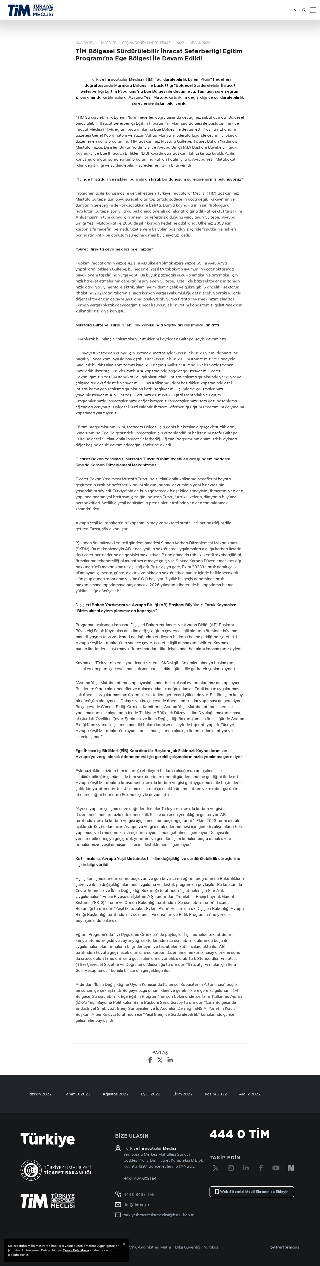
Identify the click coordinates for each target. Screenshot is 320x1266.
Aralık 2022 (250, 1093)
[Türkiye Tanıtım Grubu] (47, 1140)
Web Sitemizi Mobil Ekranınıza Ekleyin (254, 1191)
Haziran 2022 (39, 1093)
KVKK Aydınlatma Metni (148, 1247)
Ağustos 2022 (115, 1093)
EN (294, 10)
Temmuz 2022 (77, 1093)
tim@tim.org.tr (136, 1204)
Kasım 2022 (216, 1093)
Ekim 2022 (182, 1093)
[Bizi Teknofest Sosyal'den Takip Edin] (290, 1168)
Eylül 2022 (150, 1093)
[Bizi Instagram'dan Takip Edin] (230, 1168)
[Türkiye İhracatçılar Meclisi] (47, 1200)
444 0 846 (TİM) (139, 1194)
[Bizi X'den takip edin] (216, 1168)
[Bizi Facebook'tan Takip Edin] (260, 1168)
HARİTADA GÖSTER (140, 1178)
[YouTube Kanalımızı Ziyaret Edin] (276, 1168)
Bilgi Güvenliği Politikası (197, 1247)
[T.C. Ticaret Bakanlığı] (55, 1170)
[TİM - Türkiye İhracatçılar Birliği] (30, 10)
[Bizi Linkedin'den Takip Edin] (246, 1168)
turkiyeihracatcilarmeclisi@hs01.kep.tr (159, 1214)
